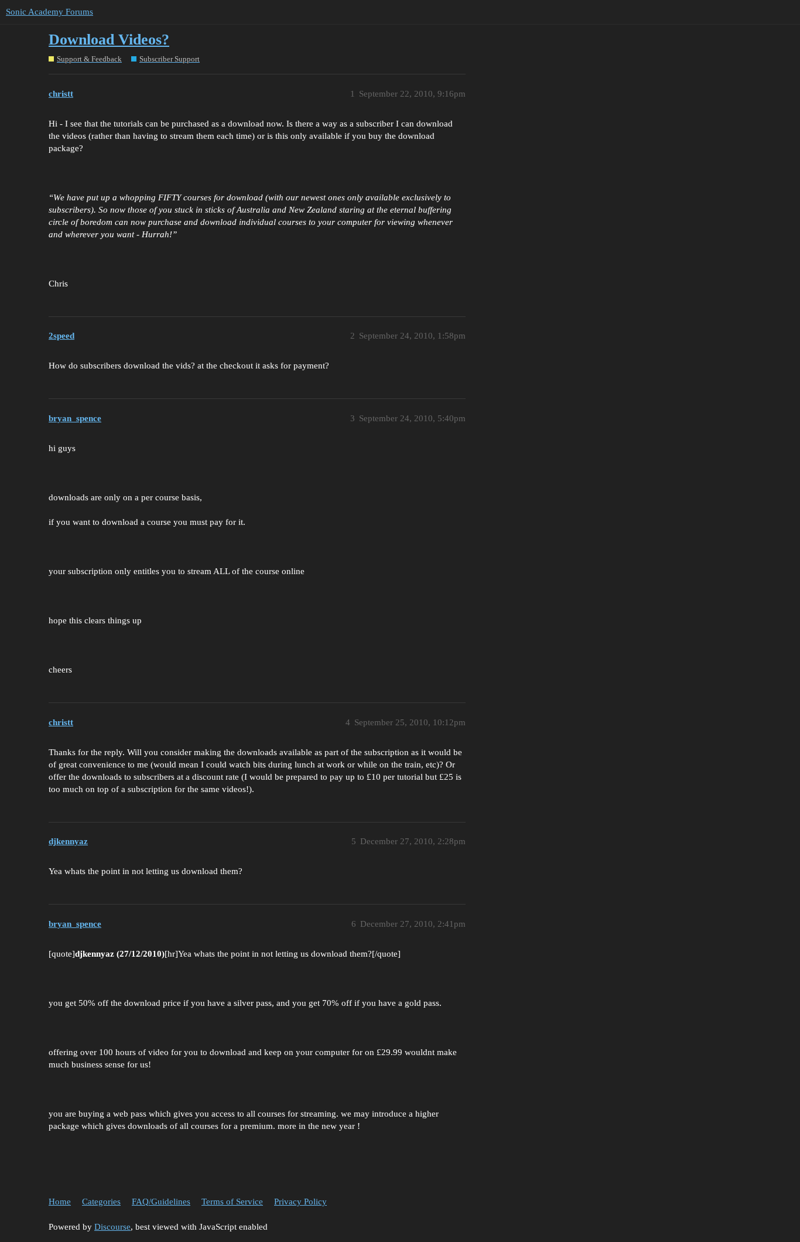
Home (60, 1201)
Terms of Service (232, 1201)
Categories (101, 1201)
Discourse (112, 1226)
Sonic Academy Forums (49, 11)
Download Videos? (109, 39)
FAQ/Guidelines (161, 1201)
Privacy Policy (300, 1201)
